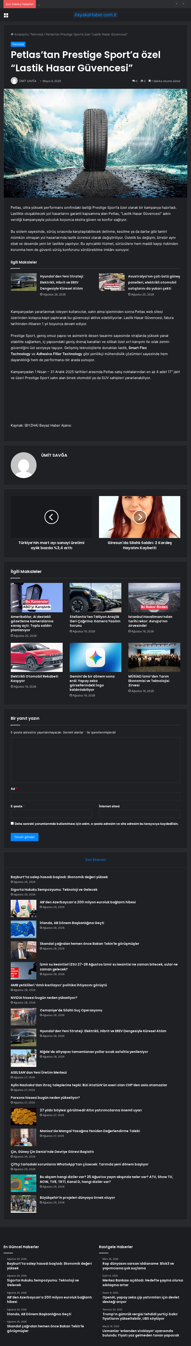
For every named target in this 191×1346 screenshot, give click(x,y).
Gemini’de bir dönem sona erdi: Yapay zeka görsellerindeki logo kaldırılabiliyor (92, 683)
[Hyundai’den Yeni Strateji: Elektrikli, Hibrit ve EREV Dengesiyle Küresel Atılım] (24, 282)
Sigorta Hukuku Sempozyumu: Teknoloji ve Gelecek (54, 889)
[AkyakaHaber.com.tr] (95, 15)
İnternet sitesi (109, 806)
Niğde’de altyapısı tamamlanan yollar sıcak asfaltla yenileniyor (94, 1051)
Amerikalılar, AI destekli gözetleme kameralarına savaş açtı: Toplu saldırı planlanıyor (32, 623)
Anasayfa (21, 34)
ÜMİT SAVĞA (54, 455)
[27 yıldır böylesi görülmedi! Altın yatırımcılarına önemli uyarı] (23, 1116)
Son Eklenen (95, 859)
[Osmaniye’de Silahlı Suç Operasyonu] (23, 1016)
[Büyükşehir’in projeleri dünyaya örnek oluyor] (23, 1204)
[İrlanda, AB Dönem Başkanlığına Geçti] (23, 929)
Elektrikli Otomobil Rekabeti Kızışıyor (34, 678)
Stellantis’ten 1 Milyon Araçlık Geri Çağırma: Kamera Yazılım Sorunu (95, 621)
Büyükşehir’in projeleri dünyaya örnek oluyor (77, 1197)
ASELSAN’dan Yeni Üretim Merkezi (39, 1072)
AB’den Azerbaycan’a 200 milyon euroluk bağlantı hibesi (78, 4)
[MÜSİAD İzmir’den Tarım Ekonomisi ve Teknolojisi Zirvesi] (154, 657)
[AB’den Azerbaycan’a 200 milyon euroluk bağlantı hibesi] (23, 908)
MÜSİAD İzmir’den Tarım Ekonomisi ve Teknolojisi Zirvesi (148, 681)
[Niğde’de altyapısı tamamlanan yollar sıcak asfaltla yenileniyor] (23, 1058)
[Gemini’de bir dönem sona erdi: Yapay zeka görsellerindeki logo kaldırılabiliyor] (96, 657)
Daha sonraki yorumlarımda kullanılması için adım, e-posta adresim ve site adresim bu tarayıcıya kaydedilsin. (97, 823)
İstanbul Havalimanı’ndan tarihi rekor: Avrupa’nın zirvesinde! (150, 621)
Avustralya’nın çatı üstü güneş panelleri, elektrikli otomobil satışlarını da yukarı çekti (154, 282)
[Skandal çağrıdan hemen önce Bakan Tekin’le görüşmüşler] (23, 950)
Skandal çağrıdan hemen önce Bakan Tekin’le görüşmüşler (89, 943)
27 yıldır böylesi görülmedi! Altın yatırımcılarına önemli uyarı (91, 1110)
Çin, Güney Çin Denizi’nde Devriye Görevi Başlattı (52, 1151)
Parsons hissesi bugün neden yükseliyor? (45, 1097)
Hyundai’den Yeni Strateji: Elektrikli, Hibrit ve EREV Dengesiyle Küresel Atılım (62, 282)
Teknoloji (36, 34)
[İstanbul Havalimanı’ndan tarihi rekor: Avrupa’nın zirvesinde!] (154, 597)
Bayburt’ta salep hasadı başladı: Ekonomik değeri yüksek (59, 877)
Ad (14, 789)
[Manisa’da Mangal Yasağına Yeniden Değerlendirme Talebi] (23, 1137)
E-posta (18, 806)
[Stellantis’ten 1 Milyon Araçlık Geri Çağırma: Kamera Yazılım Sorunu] (96, 597)
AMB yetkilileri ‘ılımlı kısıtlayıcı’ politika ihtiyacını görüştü (59, 985)
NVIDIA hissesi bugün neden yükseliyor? (44, 997)
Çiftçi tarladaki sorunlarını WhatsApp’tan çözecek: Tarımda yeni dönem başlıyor (80, 1164)
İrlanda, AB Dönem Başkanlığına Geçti (72, 923)
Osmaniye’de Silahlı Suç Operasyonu (71, 1010)
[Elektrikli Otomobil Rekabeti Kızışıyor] (37, 657)
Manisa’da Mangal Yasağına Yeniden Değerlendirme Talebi (90, 1131)
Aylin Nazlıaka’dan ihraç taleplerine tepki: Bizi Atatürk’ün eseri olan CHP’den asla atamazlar (89, 1085)
